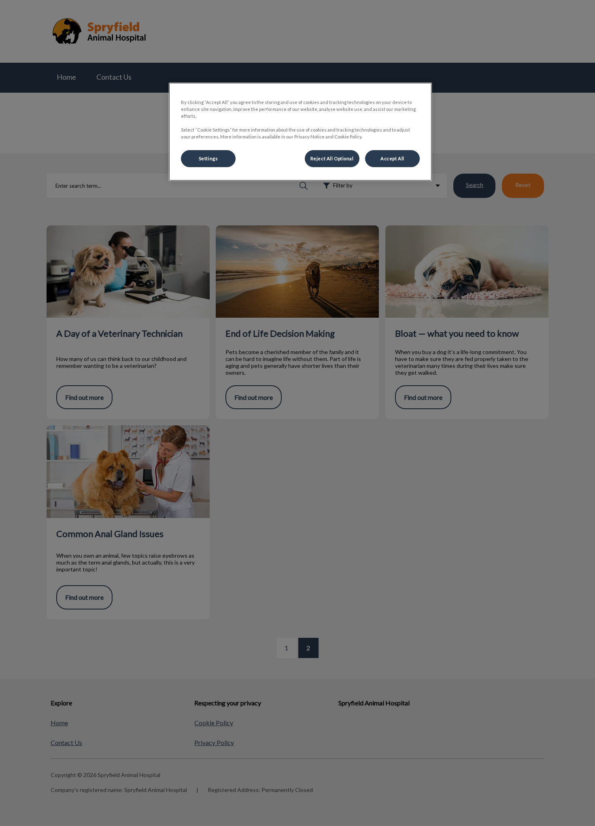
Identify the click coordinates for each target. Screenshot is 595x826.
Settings (208, 158)
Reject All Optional (332, 158)
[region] (300, 132)
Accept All (392, 158)
